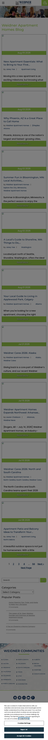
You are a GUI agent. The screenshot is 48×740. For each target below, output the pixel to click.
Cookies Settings (24, 723)
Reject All (24, 729)
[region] (24, 721)
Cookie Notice (24, 719)
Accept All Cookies (24, 736)
